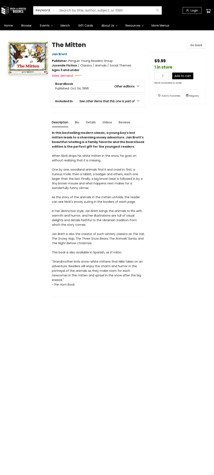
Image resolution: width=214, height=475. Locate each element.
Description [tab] (60, 122)
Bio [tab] (77, 122)
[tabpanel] (98, 213)
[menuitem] (8, 25)
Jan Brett (59, 54)
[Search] (157, 10)
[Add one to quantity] (168, 76)
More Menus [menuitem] (160, 25)
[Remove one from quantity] (157, 76)
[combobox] (45, 10)
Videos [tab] (107, 122)
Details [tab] (91, 122)
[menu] (107, 25)
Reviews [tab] (124, 122)
